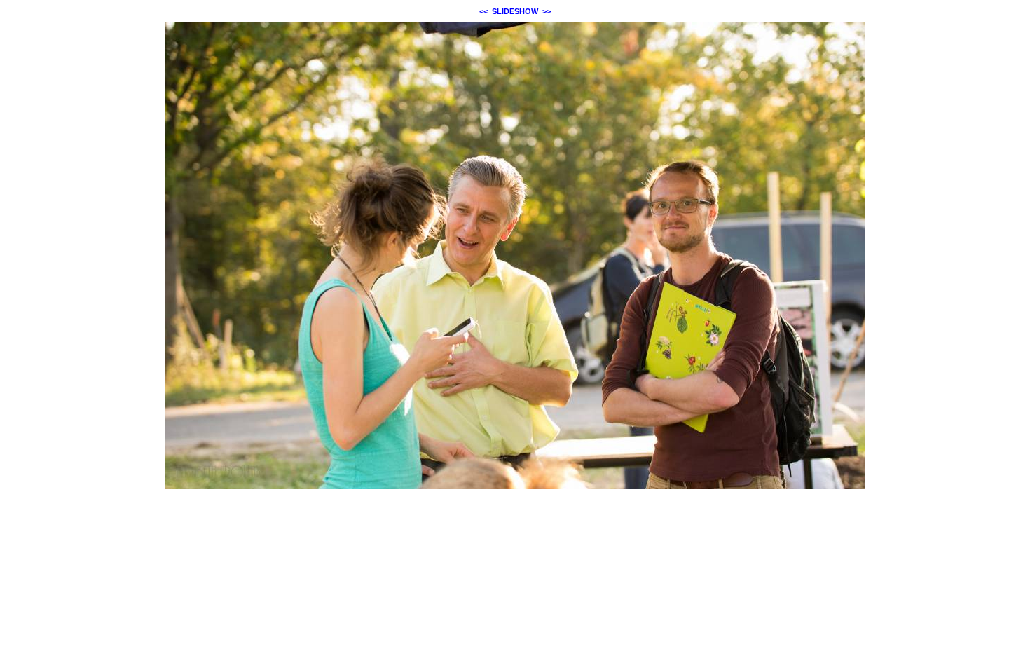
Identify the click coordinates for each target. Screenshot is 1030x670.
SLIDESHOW (515, 11)
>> (546, 11)
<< (483, 11)
